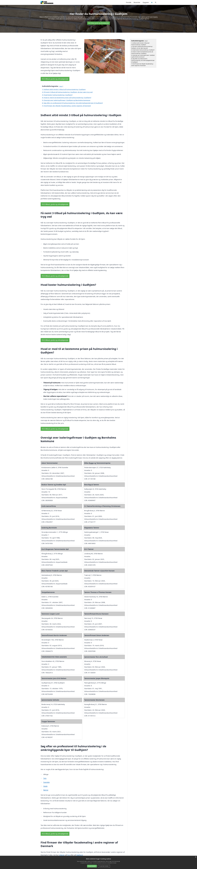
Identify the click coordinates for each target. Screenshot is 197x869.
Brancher (137, 2)
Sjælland (79, 855)
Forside (128, 2)
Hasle (45, 786)
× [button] (195, 857)
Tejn (44, 778)
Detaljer (114, 862)
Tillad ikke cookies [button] (104, 866)
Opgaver (146, 2)
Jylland (61, 855)
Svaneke (46, 782)
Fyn (68, 855)
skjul (61, 86)
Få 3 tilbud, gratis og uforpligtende (98, 23)
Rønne (45, 790)
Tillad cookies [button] (91, 866)
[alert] (98, 862)
